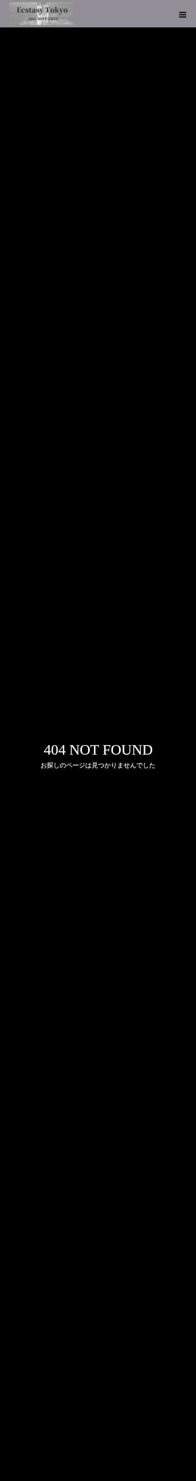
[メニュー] (182, 13)
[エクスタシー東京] (41, 13)
